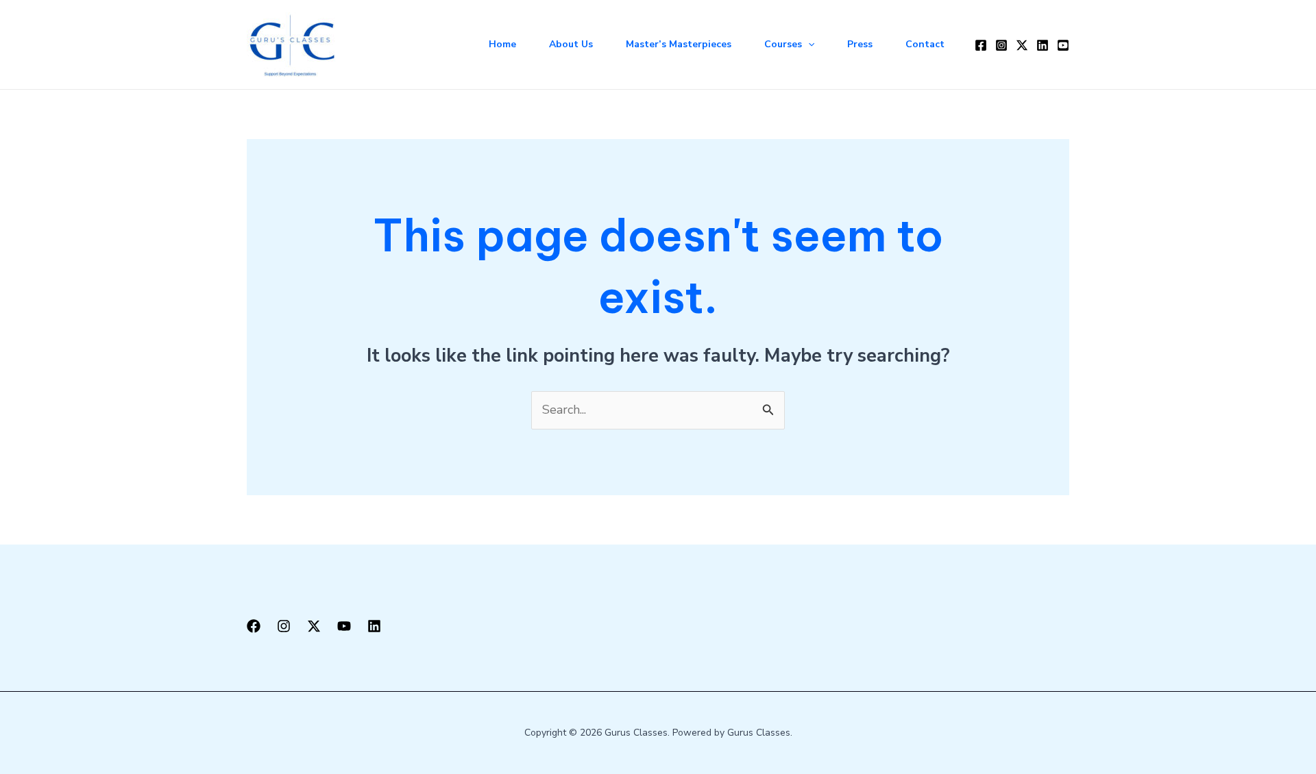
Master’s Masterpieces (678, 44)
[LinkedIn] (1042, 45)
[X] (314, 626)
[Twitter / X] (1022, 45)
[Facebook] (981, 45)
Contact (925, 44)
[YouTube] (1063, 45)
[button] (808, 44)
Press (860, 44)
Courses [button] (783, 44)
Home (502, 44)
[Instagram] (1001, 45)
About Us (571, 44)
